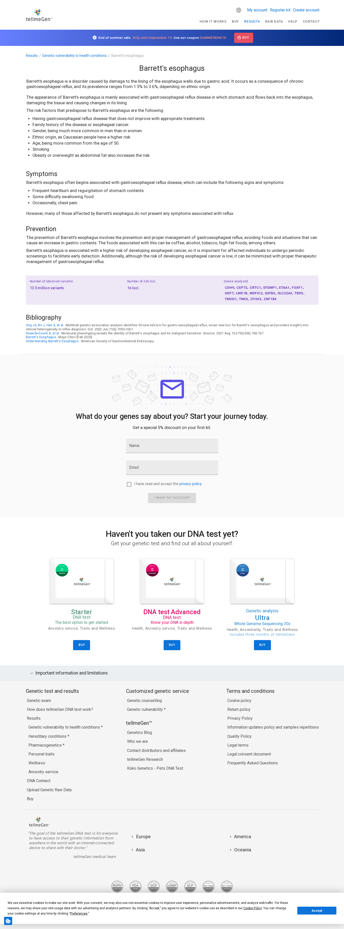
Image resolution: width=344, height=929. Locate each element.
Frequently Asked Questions (252, 763)
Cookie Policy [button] (252, 908)
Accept (317, 911)
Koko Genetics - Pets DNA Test (155, 768)
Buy (235, 21)
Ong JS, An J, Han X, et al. (45, 325)
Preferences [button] (79, 913)
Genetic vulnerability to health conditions (74, 56)
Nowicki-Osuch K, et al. (43, 333)
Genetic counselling (144, 700)
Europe (143, 836)
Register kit (280, 10)
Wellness (36, 763)
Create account (306, 10)
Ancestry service (43, 771)
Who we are (137, 741)
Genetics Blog (139, 732)
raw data (274, 21)
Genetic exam (39, 700)
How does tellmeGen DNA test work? (60, 709)
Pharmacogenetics (45, 745)
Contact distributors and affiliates (156, 750)
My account (257, 10)
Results (252, 21)
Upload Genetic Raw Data (49, 789)
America (242, 836)
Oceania (242, 849)
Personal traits (41, 754)
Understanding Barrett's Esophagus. (52, 341)
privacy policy (190, 484)
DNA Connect (38, 780)
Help (293, 21)
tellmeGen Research (145, 759)
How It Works (213, 21)
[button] (239, 10)
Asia (140, 849)
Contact (311, 21)
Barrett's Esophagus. (41, 337)
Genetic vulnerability (145, 709)
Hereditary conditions (47, 736)
